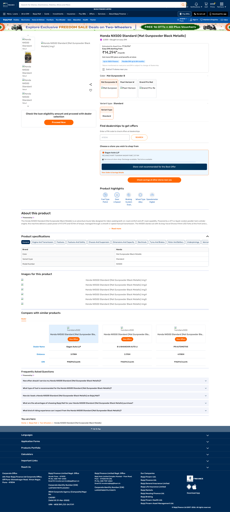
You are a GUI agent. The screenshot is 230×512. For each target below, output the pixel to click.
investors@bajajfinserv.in (111, 483)
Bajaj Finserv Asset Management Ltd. (157, 503)
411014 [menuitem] (182, 19)
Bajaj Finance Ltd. (149, 480)
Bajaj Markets (147, 490)
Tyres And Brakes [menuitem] (157, 242)
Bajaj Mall (33, 423)
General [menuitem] (25, 242)
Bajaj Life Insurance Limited (153, 487)
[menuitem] (183, 20)
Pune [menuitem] (182, 21)
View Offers (73, 339)
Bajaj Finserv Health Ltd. (152, 500)
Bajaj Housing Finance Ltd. (153, 493)
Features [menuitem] (60, 242)
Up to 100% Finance (110, 61)
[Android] (189, 486)
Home (23, 423)
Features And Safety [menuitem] (76, 242)
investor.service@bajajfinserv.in (67, 481)
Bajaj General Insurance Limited (155, 483)
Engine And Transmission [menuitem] (42, 242)
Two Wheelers (46, 423)
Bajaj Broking (147, 497)
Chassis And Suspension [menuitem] (99, 242)
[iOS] (194, 486)
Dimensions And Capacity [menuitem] (123, 242)
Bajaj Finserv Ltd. (148, 477)
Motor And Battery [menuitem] (176, 242)
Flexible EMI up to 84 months (133, 61)
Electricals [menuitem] (142, 242)
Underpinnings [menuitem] (193, 242)
